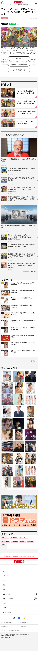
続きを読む (19, 58)
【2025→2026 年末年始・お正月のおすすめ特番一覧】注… (23, 336)
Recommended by (27, 271)
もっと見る (34, 361)
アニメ (5, 580)
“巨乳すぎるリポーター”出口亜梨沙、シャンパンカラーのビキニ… (23, 343)
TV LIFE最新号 (7, 612)
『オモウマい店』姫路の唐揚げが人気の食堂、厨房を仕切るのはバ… (23, 291)
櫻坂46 (23, 541)
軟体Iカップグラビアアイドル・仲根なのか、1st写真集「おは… (23, 351)
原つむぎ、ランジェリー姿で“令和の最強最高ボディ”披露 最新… (23, 328)
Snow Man (24, 538)
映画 (4, 589)
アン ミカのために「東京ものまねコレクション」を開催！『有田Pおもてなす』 (19, 556)
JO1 (4, 544)
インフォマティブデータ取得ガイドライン (10, 630)
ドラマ (5, 571)
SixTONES (14, 538)
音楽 (4, 585)
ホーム (2, 554)
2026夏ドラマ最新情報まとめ (19, 64)
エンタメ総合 (6, 594)
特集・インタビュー (8, 598)
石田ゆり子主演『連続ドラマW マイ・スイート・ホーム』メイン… (23, 306)
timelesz (5, 538)
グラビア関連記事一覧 (19, 70)
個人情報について (24, 622)
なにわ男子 (6, 541)
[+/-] (35, 594)
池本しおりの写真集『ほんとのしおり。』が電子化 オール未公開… (23, 283)
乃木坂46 (15, 541)
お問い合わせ (23, 626)
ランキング (6, 603)
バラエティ (8, 554)
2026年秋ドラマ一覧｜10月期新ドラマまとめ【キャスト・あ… (23, 313)
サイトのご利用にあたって (7, 622)
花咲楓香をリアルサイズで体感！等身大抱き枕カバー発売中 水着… (23, 321)
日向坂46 (30, 541)
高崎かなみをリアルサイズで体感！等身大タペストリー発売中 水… (23, 298)
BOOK (4, 607)
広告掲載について (5, 626)
